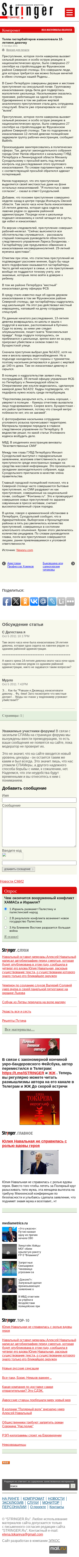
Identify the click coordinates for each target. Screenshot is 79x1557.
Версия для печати (17, 49)
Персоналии (14, 1507)
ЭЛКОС (54, 1541)
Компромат (33, 1498)
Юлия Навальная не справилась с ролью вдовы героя (34, 1143)
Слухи (33, 1502)
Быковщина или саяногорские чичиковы (53, 566)
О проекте (38, 1507)
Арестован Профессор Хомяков (20, 565)
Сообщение (11, 805)
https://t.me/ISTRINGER (23, 1073)
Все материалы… (20, 1029)
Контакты (57, 1507)
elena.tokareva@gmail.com (22, 1534)
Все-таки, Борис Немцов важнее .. (27, 1377)
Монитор (50, 1502)
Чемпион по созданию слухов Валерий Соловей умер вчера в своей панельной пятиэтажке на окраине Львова (37, 989)
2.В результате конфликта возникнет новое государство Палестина (39, 920)
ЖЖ (52, 1073)
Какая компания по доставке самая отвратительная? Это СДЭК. (27, 1388)
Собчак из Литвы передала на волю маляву (34, 1002)
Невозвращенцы (14, 1444)
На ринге (10, 1498)
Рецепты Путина (14, 1020)
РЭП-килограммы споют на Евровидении (32, 1435)
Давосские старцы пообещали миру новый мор (36, 1400)
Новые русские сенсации (20, 1368)
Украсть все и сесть (16, 1011)
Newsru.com (24, 550)
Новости (56, 1498)
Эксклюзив (13, 1502)
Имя (5, 795)
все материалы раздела (57, 29)
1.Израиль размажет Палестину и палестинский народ (32, 910)
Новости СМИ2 (12, 881)
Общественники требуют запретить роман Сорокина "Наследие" (32, 1424)
